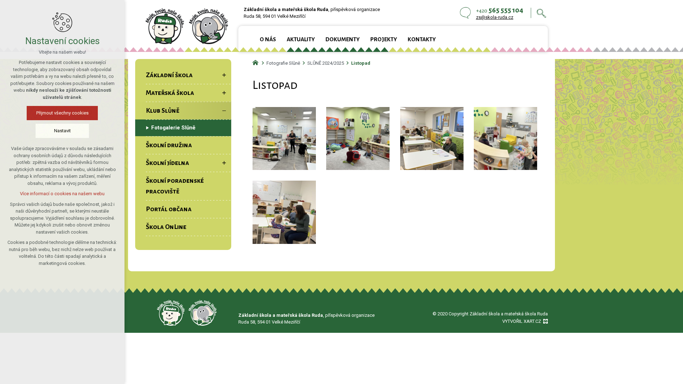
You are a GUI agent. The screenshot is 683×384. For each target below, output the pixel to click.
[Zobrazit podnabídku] (224, 75)
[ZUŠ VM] (187, 313)
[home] (257, 62)
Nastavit (62, 130)
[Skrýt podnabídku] (224, 110)
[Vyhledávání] (541, 13)
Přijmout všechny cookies (62, 113)
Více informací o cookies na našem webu (62, 193)
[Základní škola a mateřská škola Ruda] (186, 26)
